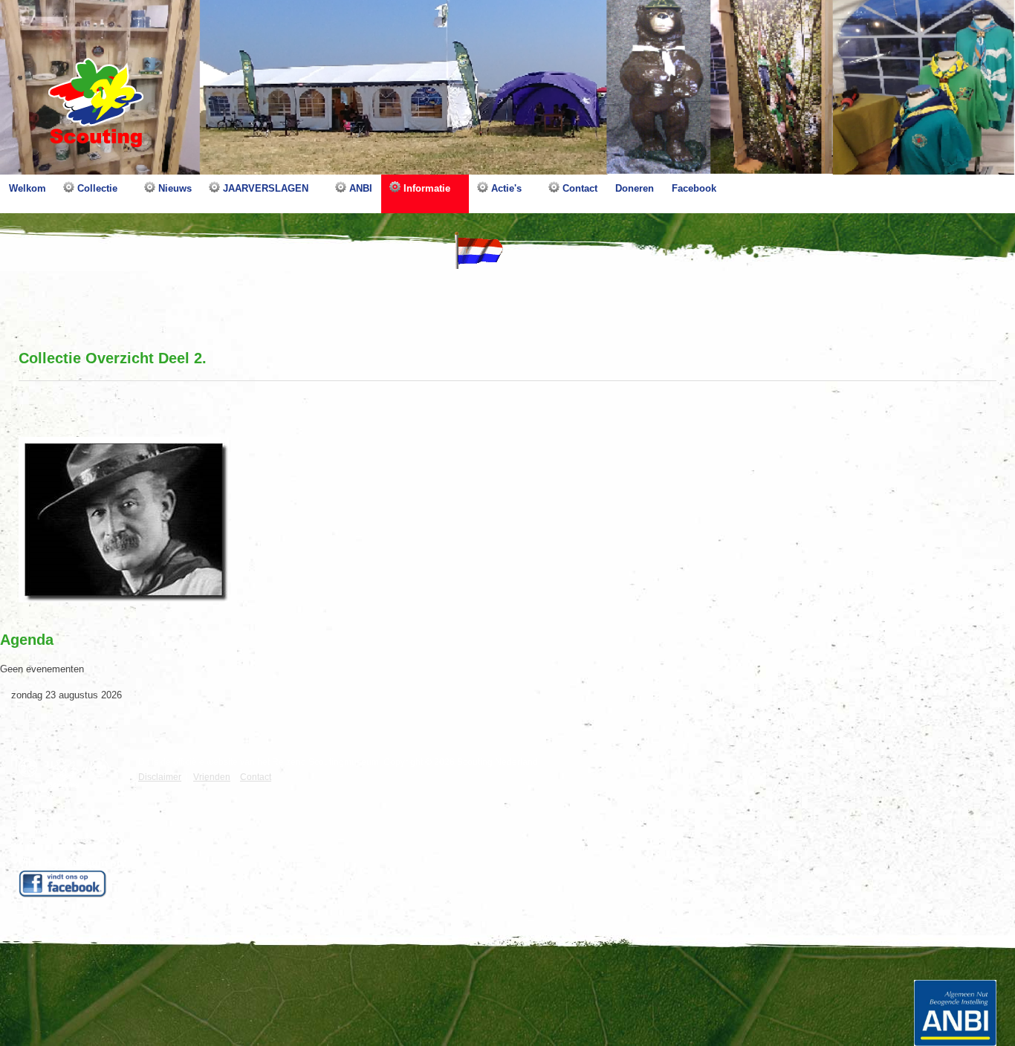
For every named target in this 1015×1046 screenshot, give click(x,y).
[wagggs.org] (32, 767)
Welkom (27, 188)
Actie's (505, 188)
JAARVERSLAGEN (264, 188)
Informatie (425, 188)
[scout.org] (103, 767)
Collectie (95, 188)
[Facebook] (63, 883)
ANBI (359, 188)
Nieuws (173, 188)
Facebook (694, 188)
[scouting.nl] (67, 773)
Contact (578, 188)
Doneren (634, 188)
